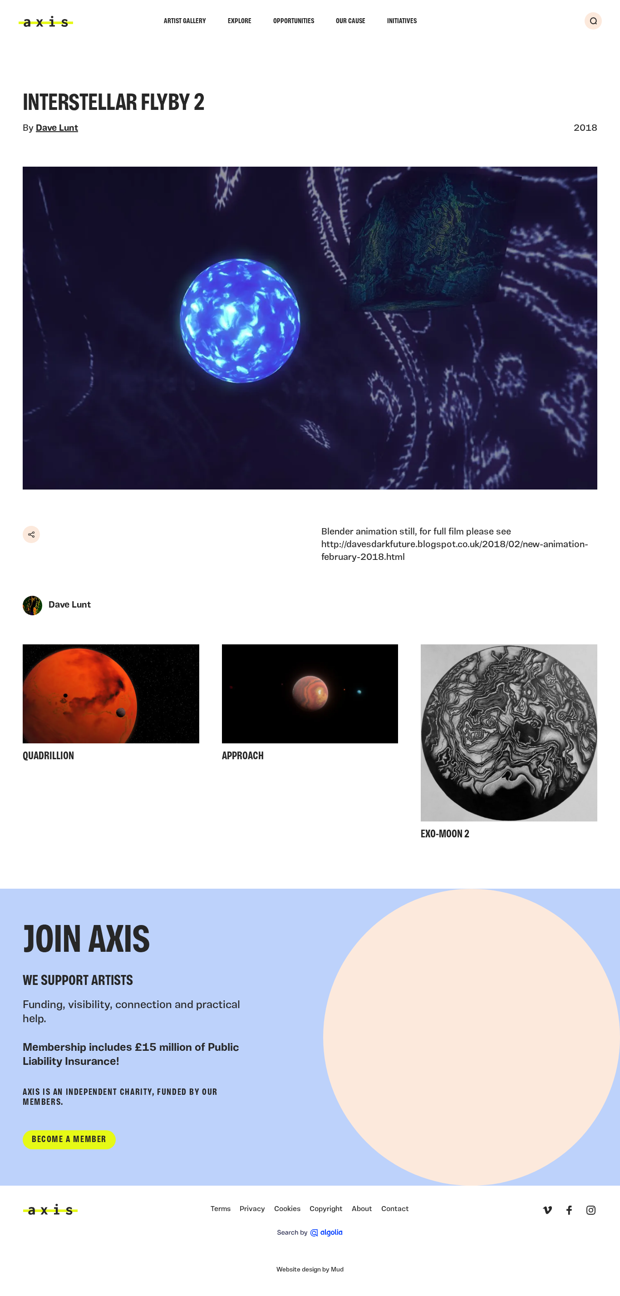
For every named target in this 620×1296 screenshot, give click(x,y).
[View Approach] (310, 705)
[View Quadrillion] (111, 705)
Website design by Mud (310, 1269)
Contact (395, 1209)
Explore (239, 21)
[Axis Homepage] (46, 21)
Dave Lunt (57, 128)
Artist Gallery (185, 21)
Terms (221, 1209)
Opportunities (293, 21)
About (362, 1209)
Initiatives (402, 21)
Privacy (252, 1209)
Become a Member (69, 1139)
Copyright (326, 1209)
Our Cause (350, 21)
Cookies (287, 1209)
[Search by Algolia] (309, 1233)
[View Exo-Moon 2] (509, 745)
